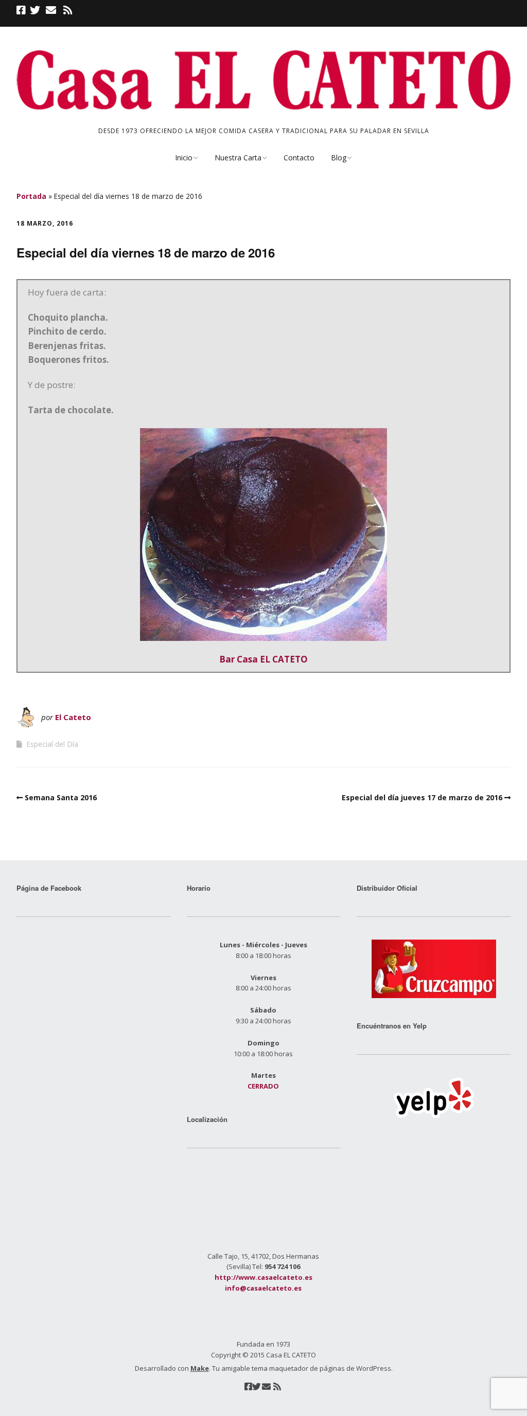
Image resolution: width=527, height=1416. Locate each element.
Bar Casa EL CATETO (263, 659)
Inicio (183, 157)
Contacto (299, 157)
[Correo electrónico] (50, 10)
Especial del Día (52, 744)
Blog (338, 157)
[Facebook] (22, 10)
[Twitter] (35, 10)
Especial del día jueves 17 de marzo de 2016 (422, 797)
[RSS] (67, 10)
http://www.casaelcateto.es (263, 1277)
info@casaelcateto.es (263, 1288)
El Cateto (73, 717)
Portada (31, 196)
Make (199, 1368)
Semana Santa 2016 (61, 797)
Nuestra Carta (238, 157)
